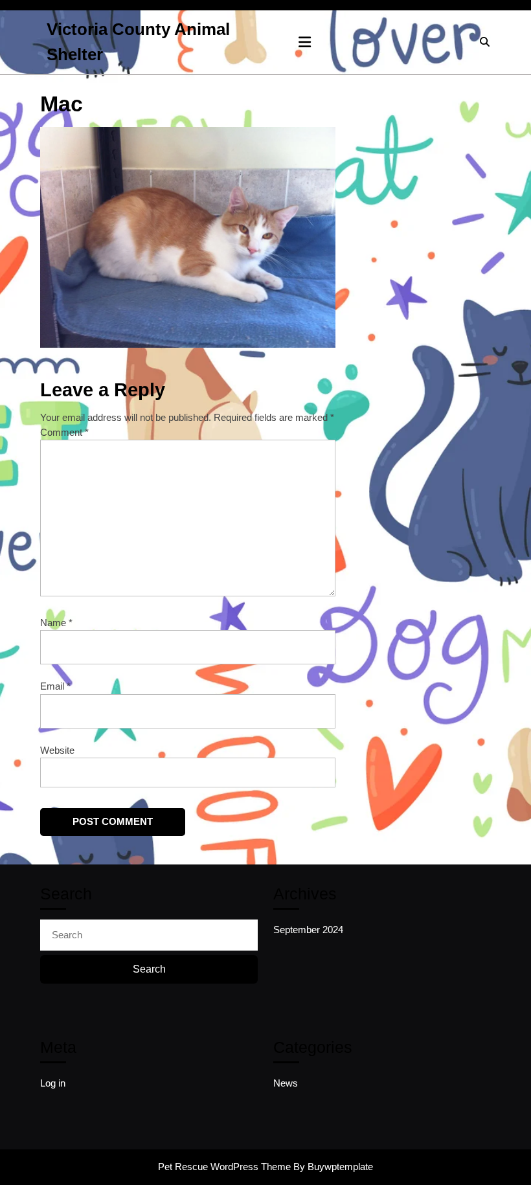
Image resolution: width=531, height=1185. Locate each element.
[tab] (304, 42)
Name (56, 622)
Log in (52, 1083)
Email (55, 686)
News (285, 1083)
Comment (64, 432)
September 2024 (308, 929)
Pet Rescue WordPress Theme (224, 1166)
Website (57, 750)
